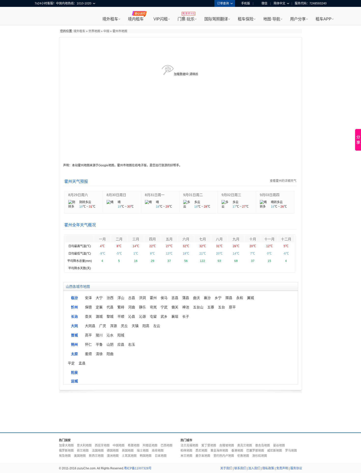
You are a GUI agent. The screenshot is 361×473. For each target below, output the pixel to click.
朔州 (74, 344)
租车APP (324, 19)
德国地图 (113, 450)
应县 (120, 344)
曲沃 (196, 298)
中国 (106, 31)
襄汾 (207, 298)
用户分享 (298, 19)
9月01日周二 (193, 195)
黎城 (110, 316)
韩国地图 (146, 456)
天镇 (135, 326)
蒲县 (185, 298)
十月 (252, 239)
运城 (74, 381)
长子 (185, 316)
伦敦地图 (243, 456)
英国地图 (128, 450)
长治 (74, 316)
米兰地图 (186, 456)
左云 (156, 326)
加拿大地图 (66, 445)
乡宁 (218, 298)
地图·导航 (271, 19)
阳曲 (110, 354)
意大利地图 (84, 445)
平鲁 (99, 344)
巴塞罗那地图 (255, 450)
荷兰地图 (83, 450)
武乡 (164, 316)
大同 (74, 326)
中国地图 (119, 445)
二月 (119, 239)
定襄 (99, 307)
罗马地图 (291, 450)
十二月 (286, 239)
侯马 (164, 298)
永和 (239, 298)
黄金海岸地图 (219, 450)
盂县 (82, 363)
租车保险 (245, 19)
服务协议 (296, 468)
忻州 (74, 307)
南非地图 (158, 450)
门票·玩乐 (186, 19)
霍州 (153, 298)
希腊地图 (133, 445)
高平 (88, 335)
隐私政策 (268, 468)
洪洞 (142, 298)
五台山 (198, 307)
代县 (110, 307)
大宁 (99, 298)
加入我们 (254, 468)
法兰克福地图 (189, 445)
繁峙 (120, 307)
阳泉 (74, 372)
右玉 (131, 344)
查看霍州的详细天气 (283, 181)
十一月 (269, 239)
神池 (185, 307)
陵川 (99, 335)
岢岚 (153, 307)
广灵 (102, 326)
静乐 (142, 307)
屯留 (153, 316)
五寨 (210, 307)
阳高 (145, 326)
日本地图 (161, 456)
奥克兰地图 (244, 445)
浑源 (113, 326)
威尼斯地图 (274, 450)
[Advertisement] (180, 412)
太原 (74, 354)
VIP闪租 (160, 19)
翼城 (250, 298)
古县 (131, 298)
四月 (152, 239)
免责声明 (282, 468)
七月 (202, 239)
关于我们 (226, 468)
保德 (88, 307)
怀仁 (88, 344)
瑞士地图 (143, 450)
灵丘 (124, 326)
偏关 (174, 307)
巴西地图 (166, 445)
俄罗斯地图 (66, 450)
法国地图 (98, 450)
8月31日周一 (155, 195)
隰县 (228, 298)
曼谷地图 (279, 445)
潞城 (99, 316)
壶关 (88, 316)
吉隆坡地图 (226, 445)
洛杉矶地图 (259, 456)
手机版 (245, 3)
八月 (219, 239)
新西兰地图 (96, 456)
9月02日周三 (231, 195)
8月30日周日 (116, 195)
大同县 (90, 326)
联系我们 (240, 468)
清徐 (99, 354)
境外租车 (110, 19)
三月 (135, 239)
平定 (71, 363)
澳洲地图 (113, 456)
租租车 (40, 16)
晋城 (74, 335)
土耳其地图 (129, 456)
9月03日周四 (269, 195)
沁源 (142, 316)
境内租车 (136, 19)
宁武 (164, 307)
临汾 (74, 298)
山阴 (110, 344)
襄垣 (174, 316)
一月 (102, 239)
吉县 (174, 298)
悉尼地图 (201, 450)
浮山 (120, 298)
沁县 (131, 316)
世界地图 (94, 31)
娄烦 (88, 354)
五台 (221, 307)
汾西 (110, 298)
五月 (169, 239)
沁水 (110, 335)
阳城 (120, 335)
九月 (236, 239)
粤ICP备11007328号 (138, 468)
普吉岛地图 (262, 445)
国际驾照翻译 (216, 19)
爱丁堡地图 (208, 445)
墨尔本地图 (202, 456)
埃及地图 (65, 456)
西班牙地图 (102, 445)
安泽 (88, 298)
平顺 (120, 316)
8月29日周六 (78, 195)
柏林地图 (186, 450)
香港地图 (237, 450)
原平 (232, 307)
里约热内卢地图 (223, 456)
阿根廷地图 (150, 445)
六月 (185, 239)
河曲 (131, 307)
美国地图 (80, 456)
